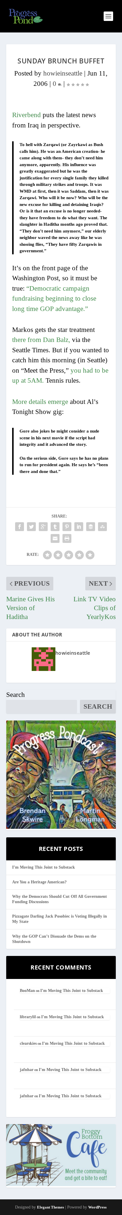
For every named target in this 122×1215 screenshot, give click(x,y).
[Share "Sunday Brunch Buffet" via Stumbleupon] (102, 527)
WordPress (97, 1207)
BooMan (27, 990)
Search (15, 694)
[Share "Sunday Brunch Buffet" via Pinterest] (67, 527)
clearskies (28, 1043)
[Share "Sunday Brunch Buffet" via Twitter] (31, 527)
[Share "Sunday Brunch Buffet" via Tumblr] (55, 527)
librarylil (28, 1017)
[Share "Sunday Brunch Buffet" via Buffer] (91, 527)
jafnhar (26, 1069)
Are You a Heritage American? (39, 882)
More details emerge (40, 401)
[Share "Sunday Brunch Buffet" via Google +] (43, 527)
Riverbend (26, 115)
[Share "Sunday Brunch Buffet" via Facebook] (19, 527)
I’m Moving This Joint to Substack (43, 867)
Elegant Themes (50, 1207)
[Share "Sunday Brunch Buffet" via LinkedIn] (79, 527)
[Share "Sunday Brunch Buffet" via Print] (67, 538)
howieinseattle (62, 73)
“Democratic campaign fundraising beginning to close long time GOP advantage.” (54, 298)
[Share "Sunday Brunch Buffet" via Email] (55, 538)
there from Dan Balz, (41, 339)
